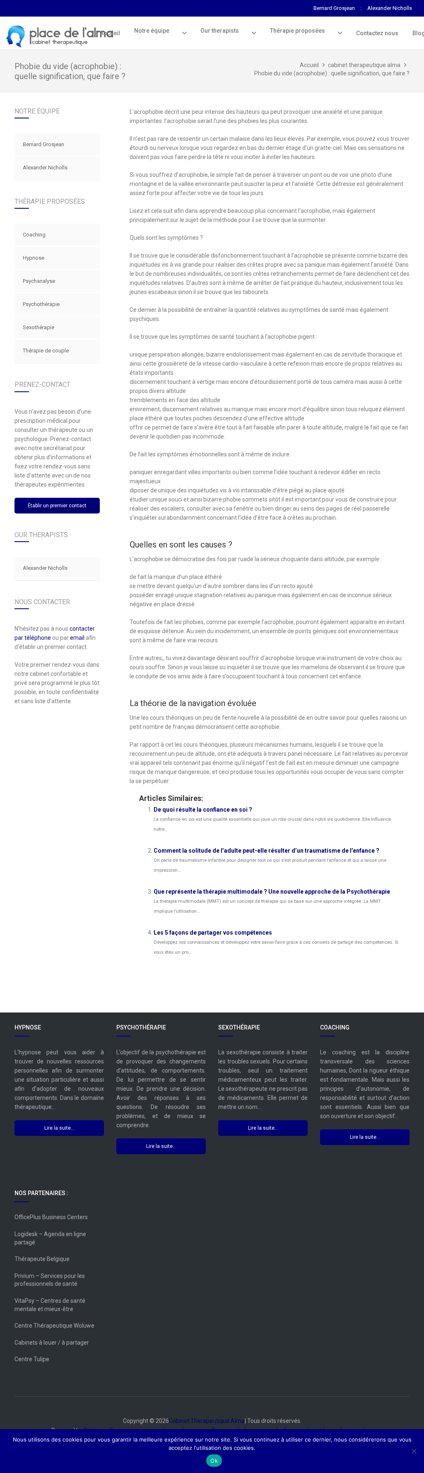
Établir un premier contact (57, 506)
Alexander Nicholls (45, 167)
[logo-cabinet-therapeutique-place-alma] (62, 36)
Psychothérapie (41, 304)
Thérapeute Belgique (42, 1259)
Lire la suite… (59, 1128)
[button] (182, 33)
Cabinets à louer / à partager (51, 1342)
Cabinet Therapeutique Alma (207, 1421)
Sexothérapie (38, 327)
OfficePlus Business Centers (51, 1217)
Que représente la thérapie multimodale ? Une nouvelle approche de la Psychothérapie (272, 891)
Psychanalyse (39, 281)
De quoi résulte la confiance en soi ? (203, 809)
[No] (414, 1451)
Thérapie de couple (46, 350)
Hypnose (33, 258)
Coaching (34, 234)
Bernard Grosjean (43, 144)
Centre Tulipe (31, 1359)
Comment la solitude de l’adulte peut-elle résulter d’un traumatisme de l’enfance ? (266, 850)
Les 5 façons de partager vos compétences (213, 932)
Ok (214, 1460)
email (77, 637)
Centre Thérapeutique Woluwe (54, 1325)
